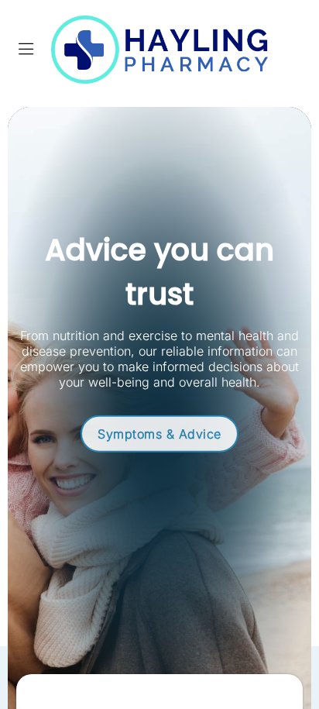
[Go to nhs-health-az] (159, 432)
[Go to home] (159, 49)
